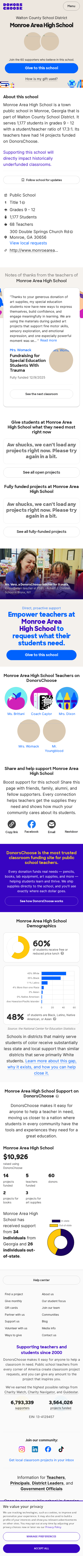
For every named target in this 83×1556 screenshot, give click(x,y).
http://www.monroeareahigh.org (35, 250)
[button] (11, 826)
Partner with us (15, 1314)
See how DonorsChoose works (41, 901)
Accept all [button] (41, 1548)
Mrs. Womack (20, 350)
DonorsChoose (12, 6)
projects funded (61, 1404)
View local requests (28, 243)
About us (48, 1294)
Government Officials (41, 1488)
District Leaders (47, 1483)
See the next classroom (41, 394)
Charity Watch (15, 1392)
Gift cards (11, 1307)
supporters (22, 1404)
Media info (49, 1328)
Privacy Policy (53, 1527)
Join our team (51, 1307)
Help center (41, 1280)
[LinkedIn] (35, 1449)
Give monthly (13, 1301)
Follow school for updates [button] (44, 180)
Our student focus (54, 1301)
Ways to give (13, 1335)
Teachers (56, 1477)
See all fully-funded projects (41, 531)
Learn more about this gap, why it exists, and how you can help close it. (42, 1066)
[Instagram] (22, 1449)
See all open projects (41, 472)
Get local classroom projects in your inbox (41, 1460)
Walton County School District (41, 18)
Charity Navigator (41, 1392)
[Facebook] (48, 1449)
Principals (20, 1483)
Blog (45, 1321)
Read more (48, 340)
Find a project (14, 1294)
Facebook (31, 832)
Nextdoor (71, 832)
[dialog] (41, 1528)
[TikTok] (61, 1449)
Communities (50, 1314)
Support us (12, 1321)
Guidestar (70, 1392)
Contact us (49, 1335)
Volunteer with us (16, 1328)
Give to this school (41, 68)
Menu (71, 6)
